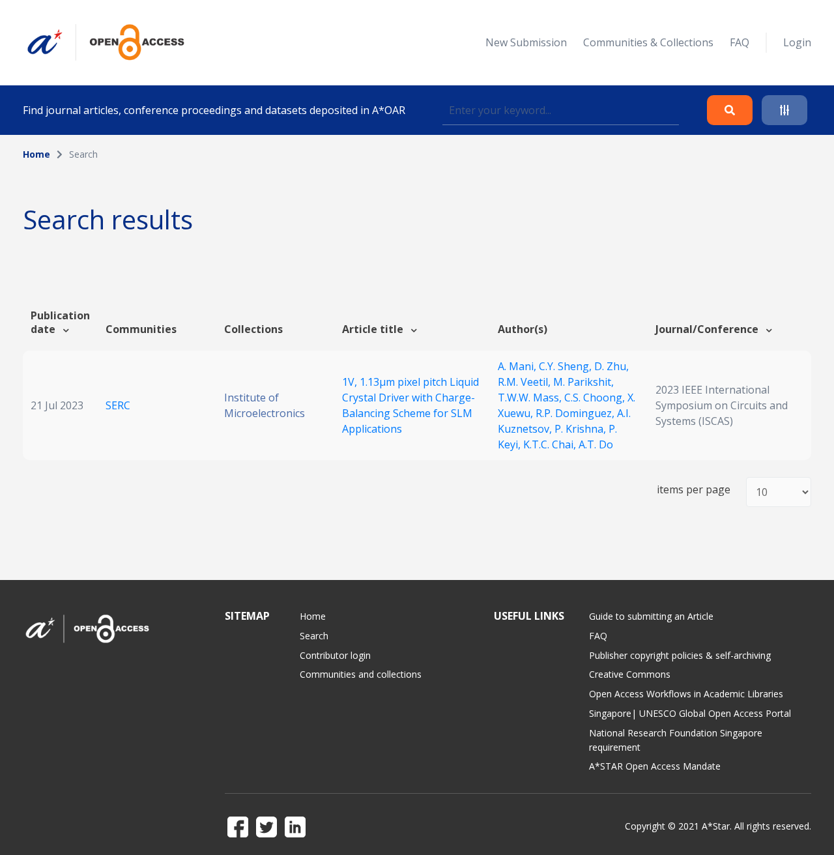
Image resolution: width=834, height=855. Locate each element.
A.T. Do (596, 444)
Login (797, 42)
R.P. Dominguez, (576, 413)
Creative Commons (629, 674)
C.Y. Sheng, (566, 366)
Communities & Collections (648, 42)
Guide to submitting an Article (651, 616)
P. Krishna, (581, 429)
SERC (118, 405)
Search (314, 636)
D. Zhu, (611, 366)
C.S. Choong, (595, 397)
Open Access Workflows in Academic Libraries (686, 694)
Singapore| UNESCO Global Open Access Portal (690, 713)
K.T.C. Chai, (551, 444)
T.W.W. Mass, (531, 397)
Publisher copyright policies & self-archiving (680, 655)
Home (36, 154)
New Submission (526, 42)
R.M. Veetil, (525, 382)
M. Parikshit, (583, 382)
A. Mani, (518, 366)
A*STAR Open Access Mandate (655, 766)
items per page (693, 490)
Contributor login (335, 655)
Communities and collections (361, 674)
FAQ (739, 42)
